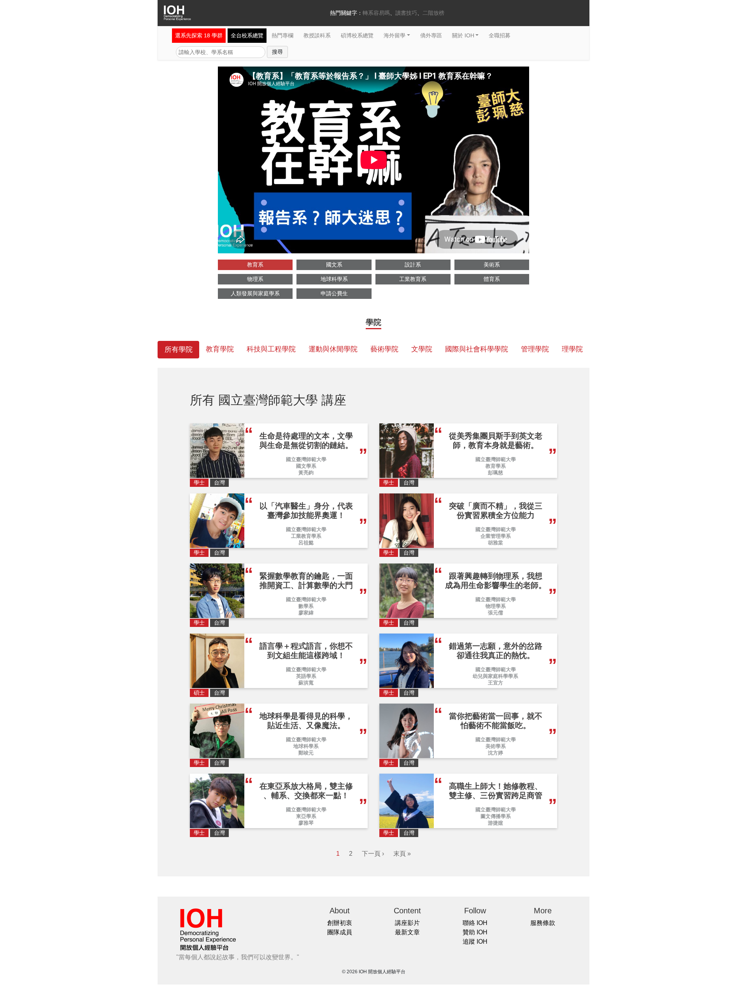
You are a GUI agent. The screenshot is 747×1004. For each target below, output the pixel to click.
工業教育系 (412, 279)
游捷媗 (495, 823)
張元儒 (495, 613)
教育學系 (496, 466)
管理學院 (535, 349)
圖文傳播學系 (495, 816)
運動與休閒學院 (333, 349)
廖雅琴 (306, 823)
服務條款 (542, 923)
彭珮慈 (495, 473)
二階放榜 (433, 13)
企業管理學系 (495, 536)
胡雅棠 (495, 543)
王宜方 (495, 683)
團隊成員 (339, 932)
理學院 (572, 349)
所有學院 (179, 349)
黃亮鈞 (306, 473)
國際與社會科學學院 (476, 349)
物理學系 (496, 606)
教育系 (255, 265)
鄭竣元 (306, 753)
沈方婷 (495, 753)
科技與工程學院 (271, 349)
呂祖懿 (306, 543)
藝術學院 (384, 349)
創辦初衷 (339, 923)
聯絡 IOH (475, 923)
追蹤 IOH (475, 941)
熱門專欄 (282, 35)
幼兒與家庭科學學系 (495, 676)
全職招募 (499, 35)
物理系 (255, 279)
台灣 (219, 482)
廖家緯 (306, 613)
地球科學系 (334, 279)
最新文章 (407, 932)
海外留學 (394, 35)
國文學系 (306, 466)
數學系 (306, 606)
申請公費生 (334, 293)
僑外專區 (431, 35)
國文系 (334, 265)
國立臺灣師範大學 (306, 459)
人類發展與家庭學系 (255, 293)
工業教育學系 (306, 536)
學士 (199, 482)
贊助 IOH (475, 932)
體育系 (492, 279)
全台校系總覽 (247, 35)
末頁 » (402, 853)
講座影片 (407, 923)
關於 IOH (463, 35)
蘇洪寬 (306, 683)
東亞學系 (306, 816)
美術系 (492, 265)
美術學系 (496, 746)
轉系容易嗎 (376, 13)
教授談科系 (317, 35)
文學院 (421, 349)
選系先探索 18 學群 (199, 35)
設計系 (413, 265)
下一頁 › (373, 853)
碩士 (199, 693)
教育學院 (220, 349)
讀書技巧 (406, 13)
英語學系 (306, 676)
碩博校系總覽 (357, 35)
